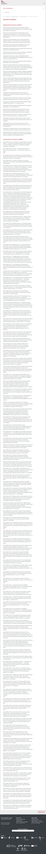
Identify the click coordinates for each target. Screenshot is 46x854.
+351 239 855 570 (21, 823)
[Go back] (3, 12)
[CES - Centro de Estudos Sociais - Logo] (4, 2)
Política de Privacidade (5, 822)
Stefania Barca (23, 16)
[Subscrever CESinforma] (33, 831)
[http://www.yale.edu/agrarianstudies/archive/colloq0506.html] (4, 709)
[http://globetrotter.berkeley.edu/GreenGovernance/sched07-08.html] (4, 696)
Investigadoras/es (8, 8)
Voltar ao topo (41, 811)
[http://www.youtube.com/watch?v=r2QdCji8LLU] (4, 528)
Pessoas (7, 12)
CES (4, 16)
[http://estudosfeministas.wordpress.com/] (4, 606)
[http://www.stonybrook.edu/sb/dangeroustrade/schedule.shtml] (4, 687)
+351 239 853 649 (36, 823)
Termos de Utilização (5, 824)
